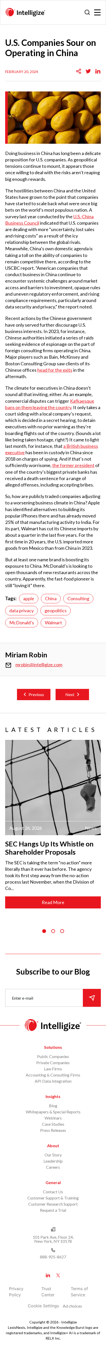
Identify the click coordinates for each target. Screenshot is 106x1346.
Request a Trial (53, 1210)
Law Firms (53, 1068)
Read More (53, 902)
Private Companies (53, 1062)
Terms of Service (79, 1291)
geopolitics (56, 610)
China (51, 598)
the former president (73, 465)
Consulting (78, 598)
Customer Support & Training (53, 1197)
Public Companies (53, 1056)
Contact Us (53, 1191)
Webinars (53, 1117)
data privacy (21, 610)
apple (28, 598)
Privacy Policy (16, 1291)
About (53, 1145)
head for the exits (54, 370)
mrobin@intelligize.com (38, 664)
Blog (53, 1105)
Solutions (53, 1047)
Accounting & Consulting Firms (53, 1074)
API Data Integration (53, 1081)
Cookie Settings (43, 1305)
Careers (53, 1167)
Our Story (53, 1154)
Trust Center (48, 1291)
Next (69, 694)
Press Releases (53, 1130)
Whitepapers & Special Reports (53, 1111)
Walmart (53, 622)
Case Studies (53, 1124)
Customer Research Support (53, 1204)
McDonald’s (21, 622)
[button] (44, 931)
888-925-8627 (53, 1256)
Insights (53, 1096)
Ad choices (72, 1305)
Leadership (53, 1160)
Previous (36, 694)
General (53, 1182)
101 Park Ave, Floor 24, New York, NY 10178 (53, 1239)
